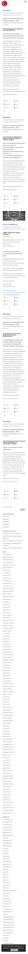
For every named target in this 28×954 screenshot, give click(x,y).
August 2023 (6, 567)
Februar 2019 (6, 707)
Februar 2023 (6, 583)
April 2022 (5, 609)
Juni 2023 (5, 573)
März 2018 (6, 736)
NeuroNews (7, 10)
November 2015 (7, 810)
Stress (19, 15)
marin (4, 548)
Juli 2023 (5, 570)
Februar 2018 (6, 739)
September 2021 (7, 628)
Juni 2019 (5, 699)
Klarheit (5, 888)
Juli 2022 (5, 602)
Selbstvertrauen (21, 229)
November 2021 (7, 623)
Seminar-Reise (7, 930)
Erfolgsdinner (6, 843)
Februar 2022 (6, 615)
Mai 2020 (5, 670)
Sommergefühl (7, 932)
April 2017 (5, 765)
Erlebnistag (6, 845)
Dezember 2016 (7, 776)
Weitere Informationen (19, 948)
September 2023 (7, 565)
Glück (10, 229)
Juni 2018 (5, 728)
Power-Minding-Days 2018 (15, 548)
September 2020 (7, 660)
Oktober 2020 (6, 657)
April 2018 (5, 733)
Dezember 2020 (7, 652)
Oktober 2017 (6, 749)
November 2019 (7, 686)
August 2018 (6, 723)
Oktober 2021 (6, 625)
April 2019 (5, 704)
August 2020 (6, 662)
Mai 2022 (5, 607)
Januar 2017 (6, 773)
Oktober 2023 (6, 562)
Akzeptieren (14, 950)
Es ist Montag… (16, 533)
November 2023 (7, 559)
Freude (5, 851)
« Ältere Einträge (7, 507)
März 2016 (6, 799)
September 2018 (7, 720)
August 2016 (6, 786)
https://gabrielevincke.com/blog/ (12, 292)
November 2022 (7, 591)
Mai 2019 (5, 702)
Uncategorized (7, 943)
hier (17, 94)
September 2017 (7, 752)
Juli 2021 (5, 633)
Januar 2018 (6, 741)
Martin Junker (6, 533)
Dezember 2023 (7, 557)
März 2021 (6, 644)
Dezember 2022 (7, 588)
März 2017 (6, 768)
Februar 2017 (6, 770)
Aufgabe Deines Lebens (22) (15, 540)
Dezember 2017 (7, 744)
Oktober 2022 (6, 594)
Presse (4, 914)
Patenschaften (7, 911)
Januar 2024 (6, 554)
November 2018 (7, 715)
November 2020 (7, 654)
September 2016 (7, 784)
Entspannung (6, 840)
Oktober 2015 (6, 813)
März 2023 (6, 580)
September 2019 (7, 691)
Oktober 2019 (6, 689)
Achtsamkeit (6, 229)
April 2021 (5, 641)
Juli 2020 (5, 665)
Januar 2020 (6, 681)
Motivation (14, 229)
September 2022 (7, 596)
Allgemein (5, 832)
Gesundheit (5, 15)
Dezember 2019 (7, 683)
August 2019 (6, 694)
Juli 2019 (5, 697)
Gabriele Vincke (8, 13)
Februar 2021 (6, 646)
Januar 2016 (6, 805)
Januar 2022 (6, 617)
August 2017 (6, 755)
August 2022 (6, 599)
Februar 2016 (6, 802)
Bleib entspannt (7, 835)
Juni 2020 (5, 668)
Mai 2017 (5, 762)
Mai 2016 (5, 794)
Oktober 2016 (6, 781)
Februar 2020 (6, 678)
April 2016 (5, 797)
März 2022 (6, 612)
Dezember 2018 (7, 712)
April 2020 (5, 673)
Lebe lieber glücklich (8, 890)
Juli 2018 (5, 726)
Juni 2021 (5, 636)
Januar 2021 (6, 649)
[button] (8, 101)
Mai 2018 (5, 731)
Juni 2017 (5, 760)
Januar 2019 (6, 710)
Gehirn (22, 13)
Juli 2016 (5, 789)
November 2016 (7, 778)
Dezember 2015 (7, 807)
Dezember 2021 (7, 620)
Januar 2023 (6, 586)
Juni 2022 (5, 604)
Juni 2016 (5, 792)
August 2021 (6, 631)
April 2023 (5, 578)
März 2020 (6, 675)
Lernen (10, 15)
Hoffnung (5, 882)
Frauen (4, 848)
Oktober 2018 (6, 718)
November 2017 (7, 747)
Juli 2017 (5, 757)
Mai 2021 (5, 639)
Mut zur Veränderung (10, 224)
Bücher (5, 838)
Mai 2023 (5, 575)
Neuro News (15, 15)
